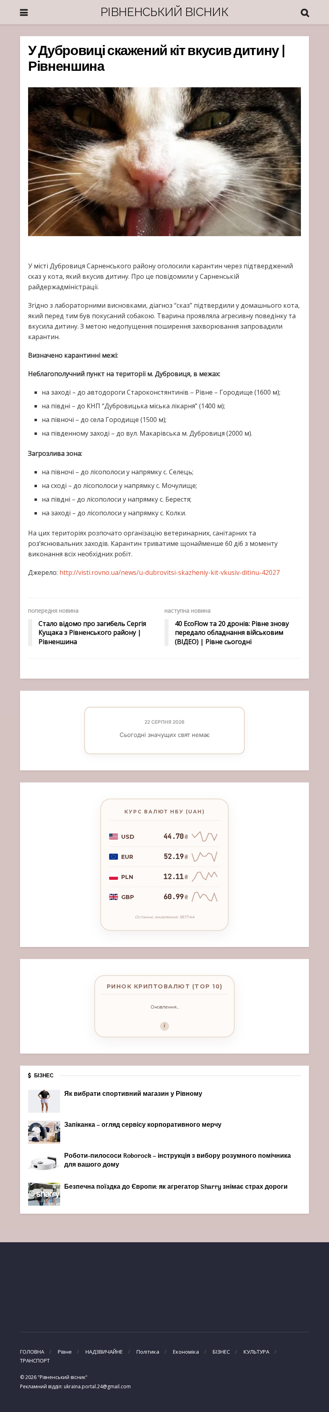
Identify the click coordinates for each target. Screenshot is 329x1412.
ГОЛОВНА (32, 1351)
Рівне (65, 1351)
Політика (147, 1351)
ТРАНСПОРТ (35, 1360)
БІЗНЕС (221, 1351)
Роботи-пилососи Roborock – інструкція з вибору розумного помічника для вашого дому (177, 1160)
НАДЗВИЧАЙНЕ (104, 1351)
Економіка (186, 1351)
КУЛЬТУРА (256, 1351)
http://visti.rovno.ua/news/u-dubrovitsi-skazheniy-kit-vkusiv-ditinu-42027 (169, 572)
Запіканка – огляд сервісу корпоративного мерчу (142, 1125)
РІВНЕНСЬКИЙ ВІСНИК (164, 12)
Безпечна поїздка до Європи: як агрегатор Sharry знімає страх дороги (176, 1187)
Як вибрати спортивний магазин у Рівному (133, 1094)
